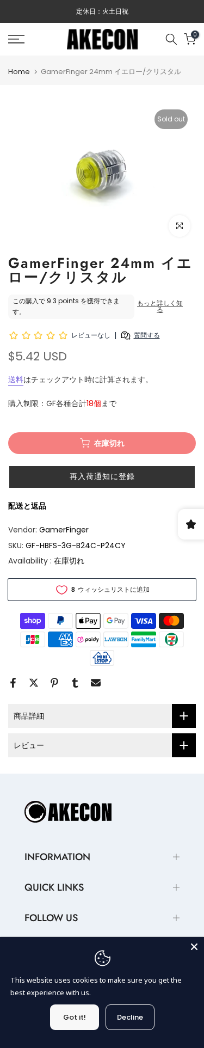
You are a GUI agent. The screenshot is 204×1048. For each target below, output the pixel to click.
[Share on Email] (96, 683)
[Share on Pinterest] (54, 683)
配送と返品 (27, 505)
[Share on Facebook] (13, 683)
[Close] (194, 946)
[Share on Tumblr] (75, 683)
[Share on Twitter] (34, 683)
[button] (102, 477)
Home (19, 71)
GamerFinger (64, 529)
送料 (15, 379)
